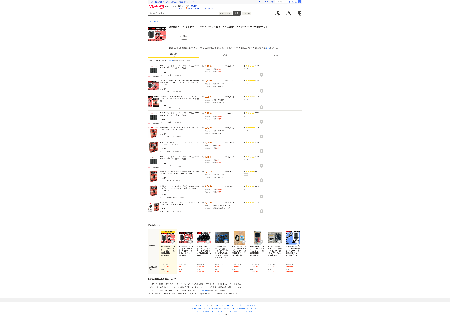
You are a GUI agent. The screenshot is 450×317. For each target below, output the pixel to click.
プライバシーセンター (214, 309)
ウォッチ (288, 15)
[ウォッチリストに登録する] (172, 242)
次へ (298, 245)
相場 (225, 55)
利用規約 (226, 309)
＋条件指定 (246, 13)
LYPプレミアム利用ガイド (240, 309)
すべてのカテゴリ (225, 13)
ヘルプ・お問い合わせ (246, 311)
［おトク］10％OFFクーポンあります (201, 8)
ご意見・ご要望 (232, 311)
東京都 (171, 60)
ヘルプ (271, 2)
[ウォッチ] (261, 75)
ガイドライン (255, 309)
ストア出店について (218, 311)
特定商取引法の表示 (203, 311)
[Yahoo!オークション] (162, 6)
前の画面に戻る (155, 21)
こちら (268, 48)
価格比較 (173, 55)
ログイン (181, 8)
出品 (299, 15)
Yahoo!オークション (202, 305)
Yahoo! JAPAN (263, 2)
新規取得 (194, 6)
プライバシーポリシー (198, 309)
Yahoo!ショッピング (233, 305)
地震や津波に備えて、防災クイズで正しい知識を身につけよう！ (172, 2)
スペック (276, 55)
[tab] (173, 55)
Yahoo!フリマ (218, 305)
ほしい (184, 36)
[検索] (299, 1)
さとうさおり (293, 2)
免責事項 (204, 290)
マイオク (277, 15)
